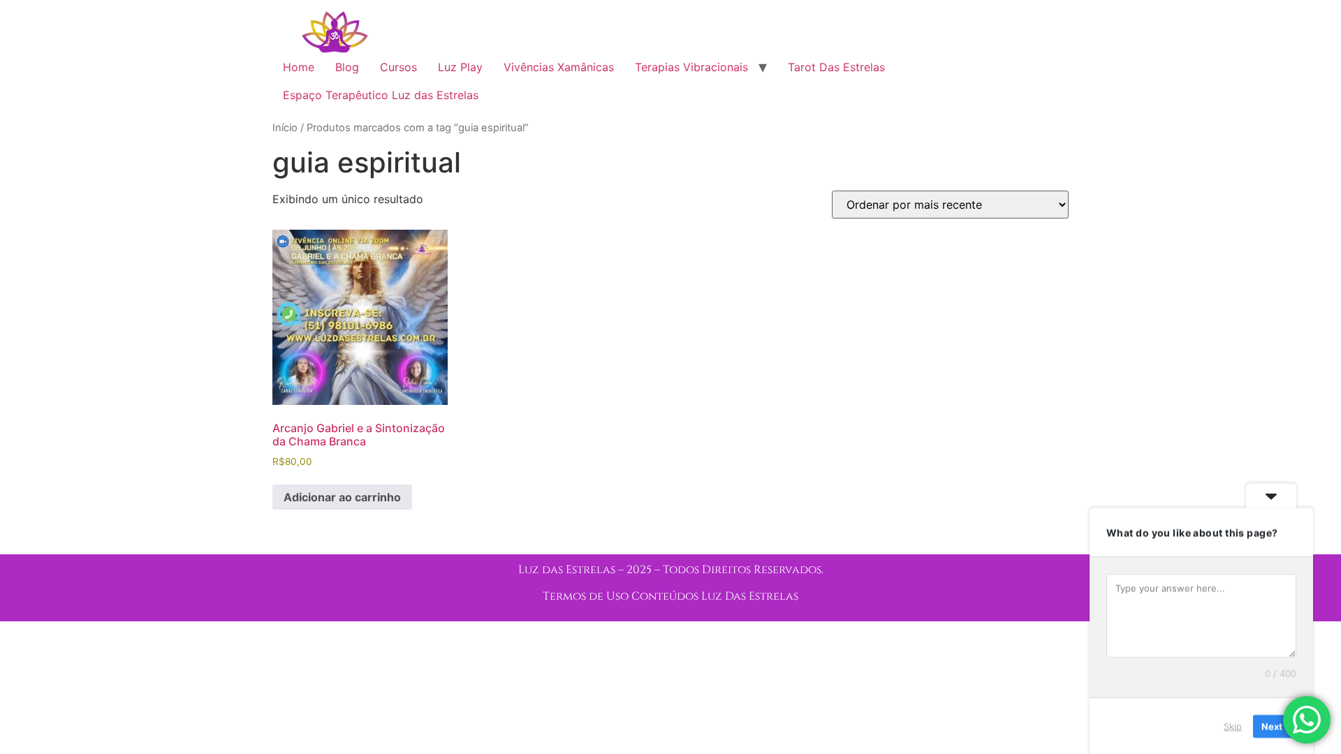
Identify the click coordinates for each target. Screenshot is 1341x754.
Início (285, 127)
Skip (1233, 725)
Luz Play (460, 67)
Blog (347, 67)
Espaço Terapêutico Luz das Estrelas (380, 95)
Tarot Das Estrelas (836, 67)
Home (298, 67)
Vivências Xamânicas (559, 67)
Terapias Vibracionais (691, 67)
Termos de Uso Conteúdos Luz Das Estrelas (670, 596)
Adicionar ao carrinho (342, 497)
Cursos (398, 67)
